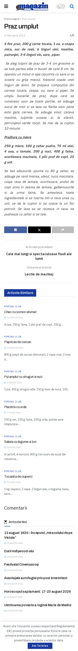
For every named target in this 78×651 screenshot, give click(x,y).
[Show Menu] (6, 6)
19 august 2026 (14, 543)
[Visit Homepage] (32, 6)
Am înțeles (40, 645)
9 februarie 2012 (14, 35)
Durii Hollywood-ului (19, 551)
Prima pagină (11, 18)
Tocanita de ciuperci (18, 476)
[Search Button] (72, 6)
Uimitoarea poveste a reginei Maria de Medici (37, 605)
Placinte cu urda (15, 407)
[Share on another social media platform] (63, 229)
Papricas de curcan (17, 342)
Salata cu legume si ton (20, 442)
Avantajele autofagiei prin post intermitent (35, 578)
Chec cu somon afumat (20, 312)
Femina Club (13, 306)
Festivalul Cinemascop (21, 564)
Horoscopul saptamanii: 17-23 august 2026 (37, 591)
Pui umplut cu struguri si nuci (23, 377)
